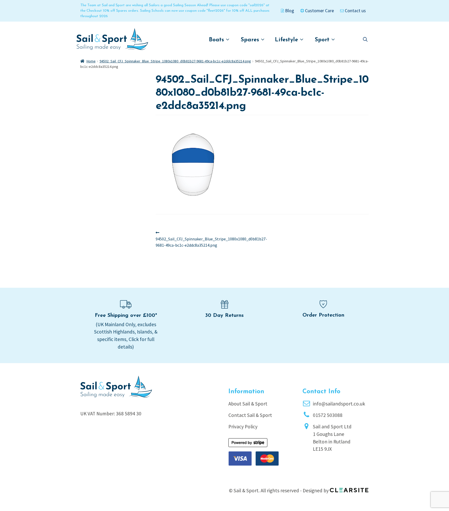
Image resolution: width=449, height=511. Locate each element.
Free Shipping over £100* (126, 315)
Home (91, 61)
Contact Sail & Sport (250, 415)
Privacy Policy (242, 426)
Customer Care (319, 11)
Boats (217, 40)
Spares (251, 40)
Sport (323, 40)
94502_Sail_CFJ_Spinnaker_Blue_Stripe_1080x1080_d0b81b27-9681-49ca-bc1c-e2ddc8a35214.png (175, 61)
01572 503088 (327, 415)
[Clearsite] (349, 488)
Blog (289, 11)
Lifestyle (287, 40)
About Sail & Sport (247, 404)
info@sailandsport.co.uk (339, 404)
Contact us (355, 11)
